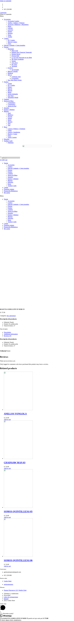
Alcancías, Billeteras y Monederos (18, 24)
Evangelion (15, 78)
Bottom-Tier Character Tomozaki (22, 52)
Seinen (10, 118)
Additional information (11, 334)
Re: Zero (14, 64)
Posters (10, 31)
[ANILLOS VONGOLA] (18, 409)
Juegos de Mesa (8, 101)
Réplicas (10, 73)
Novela (10, 116)
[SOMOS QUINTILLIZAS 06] (18, 556)
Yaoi (9, 123)
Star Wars (11, 96)
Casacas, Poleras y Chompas (16, 129)
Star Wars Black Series (15, 80)
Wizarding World (13, 97)
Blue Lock (15, 50)
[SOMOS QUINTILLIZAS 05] (18, 507)
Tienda (6, 163)
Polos (9, 135)
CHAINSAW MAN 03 (14, 462)
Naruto (14, 61)
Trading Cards (8, 141)
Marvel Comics (12, 42)
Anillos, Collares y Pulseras (16, 23)
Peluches (6, 139)
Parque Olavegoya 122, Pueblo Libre (15, 590)
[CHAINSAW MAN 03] (18, 458)
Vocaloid (14, 66)
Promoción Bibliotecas (11, 191)
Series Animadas (13, 94)
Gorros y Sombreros (14, 132)
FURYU (10, 68)
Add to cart (7, 419)
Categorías (3, 12)
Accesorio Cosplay (13, 21)
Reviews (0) (7, 336)
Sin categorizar (11, 316)
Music (9, 92)
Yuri (9, 125)
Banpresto (11, 49)
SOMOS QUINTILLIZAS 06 (18, 560)
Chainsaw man (16, 76)
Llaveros (10, 30)
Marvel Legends (13, 71)
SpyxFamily (15, 70)
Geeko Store (7, 581)
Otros (9, 43)
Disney (10, 87)
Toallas (10, 37)
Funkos (6, 82)
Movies (10, 90)
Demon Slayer (16, 54)
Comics (6, 38)
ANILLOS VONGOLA (15, 413)
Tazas (9, 35)
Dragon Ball (15, 56)
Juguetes (6, 108)
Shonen (10, 122)
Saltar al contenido (5, 1)
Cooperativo (11, 104)
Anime (10, 83)
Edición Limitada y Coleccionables (14, 45)
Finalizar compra (9, 189)
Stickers (10, 33)
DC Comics (11, 40)
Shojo (9, 120)
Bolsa (9, 26)
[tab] (39, 332)
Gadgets (6, 99)
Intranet (6, 599)
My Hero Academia (18, 59)
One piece (15, 63)
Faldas (10, 130)
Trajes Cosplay (12, 137)
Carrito (6, 187)
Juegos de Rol (12, 106)
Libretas (10, 28)
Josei (9, 113)
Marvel (10, 89)
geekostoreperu (8, 584)
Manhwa (10, 115)
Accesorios (7, 19)
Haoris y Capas (12, 134)
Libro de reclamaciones (11, 597)
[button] (37, 16)
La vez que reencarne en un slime (22, 57)
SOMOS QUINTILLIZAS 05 (18, 511)
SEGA (10, 75)
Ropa (5, 127)
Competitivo (11, 102)
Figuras (6, 47)
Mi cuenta (7, 192)
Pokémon (10, 142)
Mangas (6, 111)
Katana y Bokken (9, 109)
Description (7, 332)
